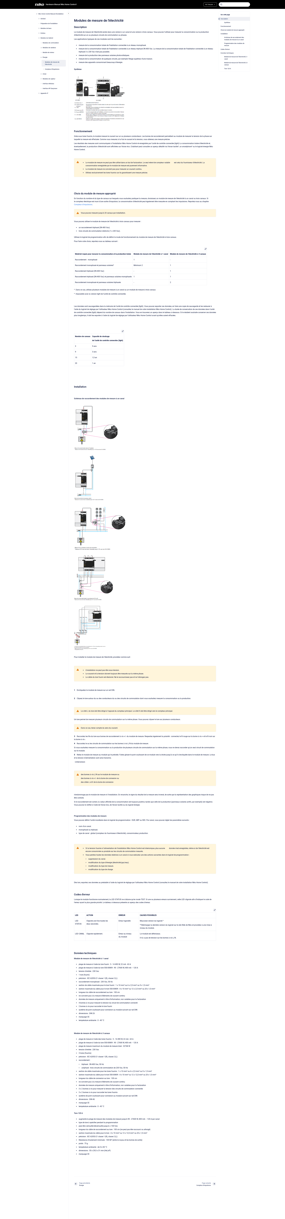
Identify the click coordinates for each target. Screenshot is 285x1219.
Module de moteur (48, 52)
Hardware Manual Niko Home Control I (61, 4)
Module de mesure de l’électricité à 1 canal (235, 58)
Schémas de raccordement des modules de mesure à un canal (234, 38)
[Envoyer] (221, 4)
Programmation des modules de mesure (234, 44)
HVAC (44, 74)
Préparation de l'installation (49, 23)
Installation (224, 34)
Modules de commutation (51, 43)
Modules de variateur (49, 47)
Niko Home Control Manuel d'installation (50, 14)
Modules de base (46, 28)
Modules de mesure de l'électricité (52, 63)
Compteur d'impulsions (52, 69)
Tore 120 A (227, 68)
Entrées (43, 33)
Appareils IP (44, 93)
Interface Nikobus (48, 83)
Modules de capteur (49, 79)
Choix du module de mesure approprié (232, 30)
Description (224, 19)
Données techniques (227, 53)
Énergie (45, 57)
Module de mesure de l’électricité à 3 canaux (235, 64)
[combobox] (234, 4)
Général (43, 19)
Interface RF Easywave (50, 88)
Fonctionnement (226, 26)
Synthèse (227, 22)
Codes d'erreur (225, 49)
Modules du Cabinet (47, 38)
